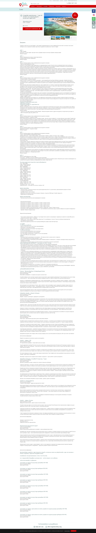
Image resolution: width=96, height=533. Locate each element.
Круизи (64, 6)
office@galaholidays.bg (73, 0)
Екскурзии (39, 6)
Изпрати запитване (31, 28)
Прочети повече (67, 530)
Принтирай (26, 25)
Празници (51, 6)
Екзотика (58, 6)
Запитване (65, 0)
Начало (32, 6)
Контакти (61, 0)
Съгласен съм (73, 530)
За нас (51, 0)
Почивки (45, 6)
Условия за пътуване (56, 0)
